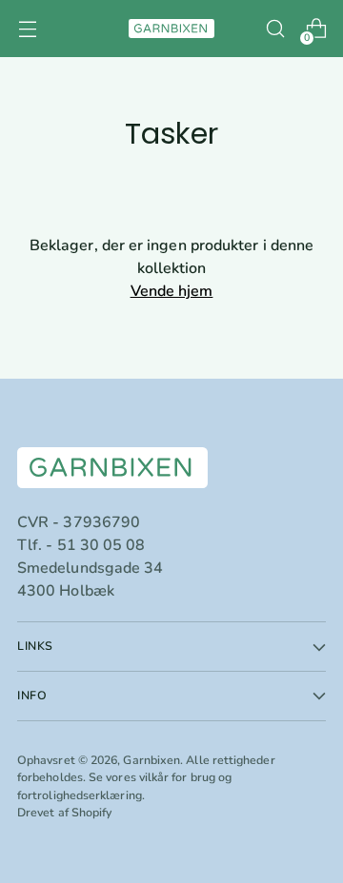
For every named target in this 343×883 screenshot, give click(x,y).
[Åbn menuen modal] (27, 29)
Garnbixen (151, 760)
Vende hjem (172, 291)
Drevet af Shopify (64, 812)
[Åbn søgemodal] (274, 29)
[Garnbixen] (171, 28)
